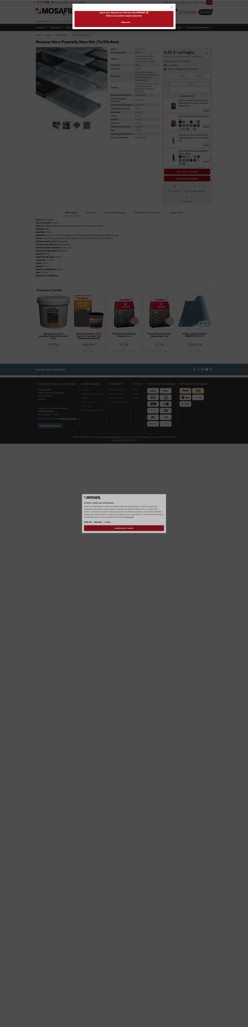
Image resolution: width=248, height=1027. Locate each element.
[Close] (171, 7)
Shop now (125, 22)
